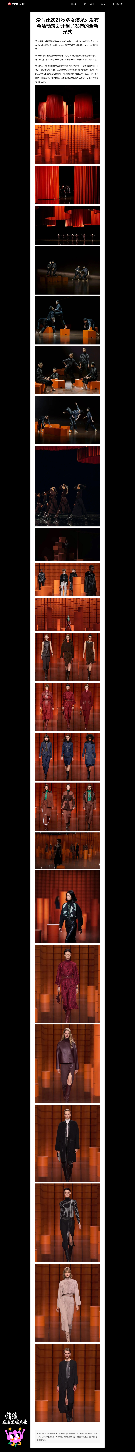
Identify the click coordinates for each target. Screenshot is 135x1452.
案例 (73, 4)
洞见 (103, 4)
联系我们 (118, 4)
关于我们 (88, 4)
